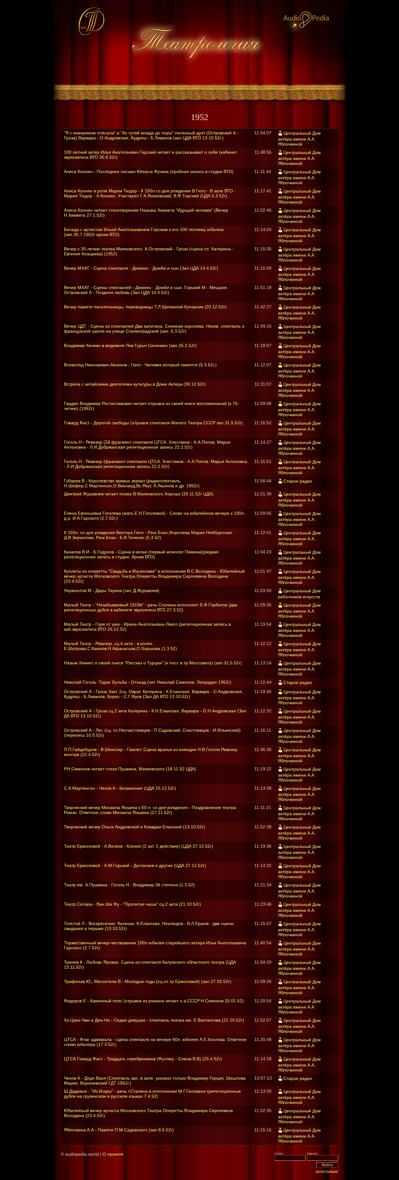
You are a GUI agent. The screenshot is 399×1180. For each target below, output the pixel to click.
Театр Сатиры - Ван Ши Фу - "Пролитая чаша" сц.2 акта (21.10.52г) (132, 904)
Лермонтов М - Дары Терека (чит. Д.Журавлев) (111, 590)
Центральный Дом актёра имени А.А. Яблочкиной (299, 139)
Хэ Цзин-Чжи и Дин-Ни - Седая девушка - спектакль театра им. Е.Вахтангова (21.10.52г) (154, 1020)
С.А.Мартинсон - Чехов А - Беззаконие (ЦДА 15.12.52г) (120, 788)
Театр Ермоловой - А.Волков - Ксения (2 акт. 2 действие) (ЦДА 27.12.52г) (138, 846)
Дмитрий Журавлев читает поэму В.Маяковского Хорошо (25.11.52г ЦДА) (139, 493)
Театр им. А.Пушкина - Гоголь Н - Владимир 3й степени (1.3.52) (129, 884)
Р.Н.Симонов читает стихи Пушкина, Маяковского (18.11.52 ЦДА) (130, 768)
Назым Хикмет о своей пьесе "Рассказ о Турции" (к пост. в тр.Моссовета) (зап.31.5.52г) (153, 662)
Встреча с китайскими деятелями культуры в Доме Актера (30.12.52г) (135, 384)
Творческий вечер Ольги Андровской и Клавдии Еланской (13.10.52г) (134, 826)
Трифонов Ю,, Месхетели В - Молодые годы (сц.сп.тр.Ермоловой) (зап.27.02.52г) (147, 981)
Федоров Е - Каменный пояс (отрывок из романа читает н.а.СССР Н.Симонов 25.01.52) (154, 1000)
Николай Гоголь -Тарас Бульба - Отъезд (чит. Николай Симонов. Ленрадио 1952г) (147, 682)
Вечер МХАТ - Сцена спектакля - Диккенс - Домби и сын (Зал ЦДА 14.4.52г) (141, 268)
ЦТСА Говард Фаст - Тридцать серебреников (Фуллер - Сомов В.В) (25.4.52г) (143, 1058)
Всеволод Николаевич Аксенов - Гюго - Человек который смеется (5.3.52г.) (140, 364)
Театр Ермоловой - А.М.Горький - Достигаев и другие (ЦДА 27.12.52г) (135, 865)
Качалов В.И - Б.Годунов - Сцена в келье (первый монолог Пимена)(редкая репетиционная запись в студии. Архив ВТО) (141, 554)
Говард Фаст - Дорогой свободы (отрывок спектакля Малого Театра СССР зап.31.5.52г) (153, 422)
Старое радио (297, 481)
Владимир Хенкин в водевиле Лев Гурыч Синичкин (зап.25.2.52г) (130, 345)
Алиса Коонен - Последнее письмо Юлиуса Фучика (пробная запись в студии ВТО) (148, 171)
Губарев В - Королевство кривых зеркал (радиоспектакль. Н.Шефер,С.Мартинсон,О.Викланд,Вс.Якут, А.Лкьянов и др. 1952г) (132, 483)
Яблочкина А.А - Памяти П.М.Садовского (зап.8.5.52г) (119, 1129)
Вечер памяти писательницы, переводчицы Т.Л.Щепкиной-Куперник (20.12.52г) (145, 306)
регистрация (327, 1171)
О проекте (113, 1154)
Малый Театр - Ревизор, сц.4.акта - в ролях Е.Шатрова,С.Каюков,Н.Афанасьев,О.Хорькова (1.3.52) (120, 646)
